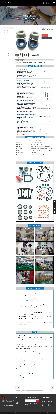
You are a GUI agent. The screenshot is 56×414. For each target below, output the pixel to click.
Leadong (47, 412)
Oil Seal (4, 47)
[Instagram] (10, 405)
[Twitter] (6, 405)
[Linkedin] (4, 405)
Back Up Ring (5, 38)
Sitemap (33, 412)
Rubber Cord (5, 49)
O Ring (23, 391)
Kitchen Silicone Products (8, 45)
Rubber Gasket (6, 34)
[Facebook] (2, 405)
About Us (17, 400)
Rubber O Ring (6, 53)
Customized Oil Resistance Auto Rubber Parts (34, 391)
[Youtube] (8, 405)
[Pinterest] (12, 405)
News (17, 403)
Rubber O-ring (6, 30)
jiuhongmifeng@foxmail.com (48, 401)
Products (17, 402)
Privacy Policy (38, 412)
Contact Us (18, 404)
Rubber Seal (5, 32)
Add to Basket (47, 38)
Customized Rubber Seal (8, 40)
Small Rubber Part (6, 57)
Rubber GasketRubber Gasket (8, 51)
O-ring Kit (5, 36)
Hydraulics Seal (6, 43)
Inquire (44, 35)
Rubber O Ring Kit (6, 55)
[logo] (4, 397)
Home (17, 399)
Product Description (19, 60)
